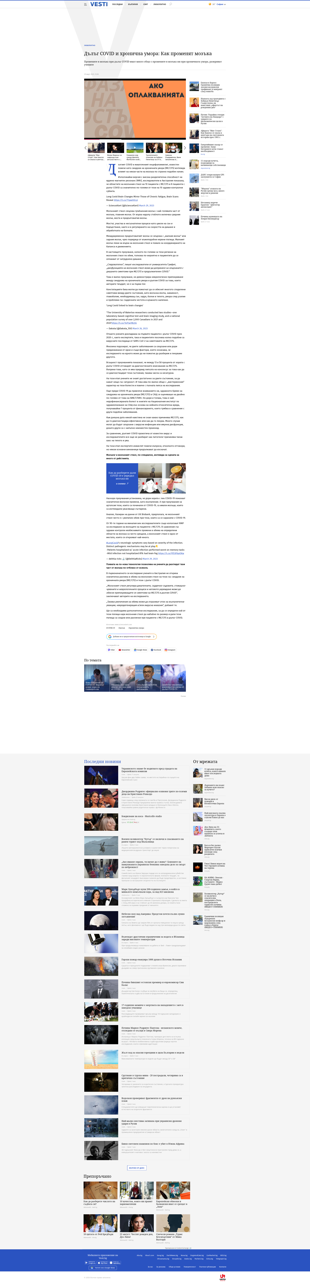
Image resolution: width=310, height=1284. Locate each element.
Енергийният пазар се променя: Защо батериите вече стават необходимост (212, 147)
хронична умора (137, 628)
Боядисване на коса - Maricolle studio (142, 816)
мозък (122, 628)
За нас (150, 1267)
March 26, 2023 (140, 328)
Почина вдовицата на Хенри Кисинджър (211, 217)
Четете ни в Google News (105, 1268)
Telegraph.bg (221, 1259)
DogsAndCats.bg (197, 1255)
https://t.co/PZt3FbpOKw (171, 553)
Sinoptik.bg (176, 1259)
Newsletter (126, 650)
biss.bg (203, 154)
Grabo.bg (188, 1259)
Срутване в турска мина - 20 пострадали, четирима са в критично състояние (152, 1076)
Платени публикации (207, 1267)
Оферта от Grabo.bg (128, 819)
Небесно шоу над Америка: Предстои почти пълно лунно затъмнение (153, 915)
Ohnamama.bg (163, 1259)
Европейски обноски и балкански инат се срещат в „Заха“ (171, 1204)
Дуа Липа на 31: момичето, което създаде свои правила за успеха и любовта (214, 831)
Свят (145, 4)
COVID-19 (111, 628)
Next (184, 153)
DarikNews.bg (172, 1255)
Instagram (171, 650)
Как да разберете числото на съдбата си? (99, 1202)
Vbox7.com (149, 1255)
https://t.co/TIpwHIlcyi (126, 200)
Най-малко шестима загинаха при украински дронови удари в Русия (152, 1122)
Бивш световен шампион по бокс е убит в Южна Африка (153, 1143)
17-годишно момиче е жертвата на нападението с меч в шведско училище (152, 1006)
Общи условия (174, 1267)
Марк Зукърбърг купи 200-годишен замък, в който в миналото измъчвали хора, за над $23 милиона (151, 890)
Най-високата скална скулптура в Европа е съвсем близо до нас (215, 815)
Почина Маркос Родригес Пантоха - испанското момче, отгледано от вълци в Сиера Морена (152, 1029)
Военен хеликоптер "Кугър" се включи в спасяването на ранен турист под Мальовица (153, 840)
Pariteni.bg (199, 1259)
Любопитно (159, 4)
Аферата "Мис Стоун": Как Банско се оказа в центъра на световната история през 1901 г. (212, 134)
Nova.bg (184, 1255)
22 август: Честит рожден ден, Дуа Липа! (136, 1235)
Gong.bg (160, 1255)
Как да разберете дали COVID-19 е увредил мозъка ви (122, 475)
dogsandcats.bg (205, 168)
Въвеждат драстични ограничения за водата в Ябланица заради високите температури (153, 938)
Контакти (222, 1267)
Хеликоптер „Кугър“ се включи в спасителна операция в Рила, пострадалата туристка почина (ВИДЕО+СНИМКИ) (214, 900)
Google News (142, 650)
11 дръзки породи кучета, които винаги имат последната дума (215, 772)
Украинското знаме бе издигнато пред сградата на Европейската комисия (149, 770)
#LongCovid (112, 542)
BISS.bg (223, 1255)
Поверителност (190, 1267)
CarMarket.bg (212, 1255)
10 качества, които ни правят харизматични (136, 1202)
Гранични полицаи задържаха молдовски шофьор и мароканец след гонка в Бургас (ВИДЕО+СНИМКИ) (214, 922)
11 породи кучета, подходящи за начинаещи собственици (213, 162)
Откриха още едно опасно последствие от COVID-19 (121, 686)
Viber (113, 650)
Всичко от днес (136, 1168)
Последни (117, 4)
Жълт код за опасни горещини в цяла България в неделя (153, 1052)
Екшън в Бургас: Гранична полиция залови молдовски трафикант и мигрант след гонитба (211, 87)
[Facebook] (226, 1270)
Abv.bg (139, 1255)
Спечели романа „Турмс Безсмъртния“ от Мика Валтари (169, 1237)
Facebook (157, 650)
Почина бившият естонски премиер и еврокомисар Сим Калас (153, 983)
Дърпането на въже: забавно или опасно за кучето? (214, 787)
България (133, 4)
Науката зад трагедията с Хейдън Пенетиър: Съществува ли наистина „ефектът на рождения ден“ (213, 103)
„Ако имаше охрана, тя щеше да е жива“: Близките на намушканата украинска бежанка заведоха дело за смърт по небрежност (154, 864)
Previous (85, 153)
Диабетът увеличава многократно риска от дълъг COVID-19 (173, 686)
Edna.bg (209, 1259)
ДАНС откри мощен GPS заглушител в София (212, 175)
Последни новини (102, 761)
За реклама (160, 1267)
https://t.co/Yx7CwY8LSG (124, 323)
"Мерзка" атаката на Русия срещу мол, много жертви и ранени (212, 190)
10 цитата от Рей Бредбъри (98, 1234)
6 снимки (121, 484)
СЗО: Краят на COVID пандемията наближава (147, 686)
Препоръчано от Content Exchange (177, 1248)
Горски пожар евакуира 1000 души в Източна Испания (152, 959)
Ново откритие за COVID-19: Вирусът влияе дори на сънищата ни (95, 685)
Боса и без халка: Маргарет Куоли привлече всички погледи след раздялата (213, 849)
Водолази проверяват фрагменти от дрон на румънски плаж (152, 1099)
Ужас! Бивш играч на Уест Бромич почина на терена (214, 865)
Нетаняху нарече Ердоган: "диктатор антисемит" (210, 204)
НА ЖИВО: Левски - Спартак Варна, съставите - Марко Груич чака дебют (213, 880)
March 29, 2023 (146, 205)
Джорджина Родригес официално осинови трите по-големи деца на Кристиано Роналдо (154, 792)
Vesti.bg (98, 4)
